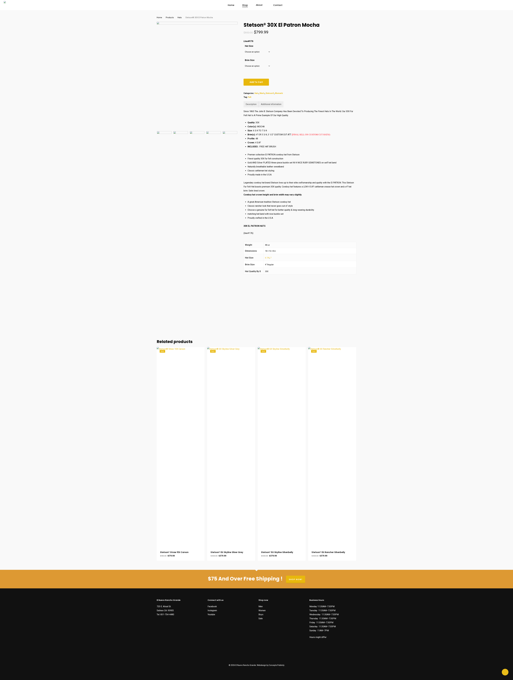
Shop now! (295, 579)
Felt (249, 97)
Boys (261, 614)
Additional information (271, 104)
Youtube (211, 614)
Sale (261, 618)
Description (251, 104)
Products (170, 17)
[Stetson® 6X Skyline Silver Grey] (231, 447)
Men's (262, 93)
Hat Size (249, 46)
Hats (180, 17)
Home (159, 17)
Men (261, 606)
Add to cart (256, 82)
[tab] (251, 104)
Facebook (212, 606)
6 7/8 (267, 258)
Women (262, 610)
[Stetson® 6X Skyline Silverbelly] (282, 447)
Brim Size (249, 60)
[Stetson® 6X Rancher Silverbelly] (332, 447)
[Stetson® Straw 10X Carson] (181, 447)
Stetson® (270, 93)
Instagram (212, 610)
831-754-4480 (167, 614)
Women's (279, 93)
